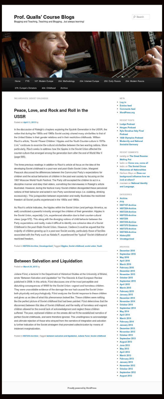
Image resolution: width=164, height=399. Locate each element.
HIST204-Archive (128, 208)
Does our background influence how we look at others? (135, 176)
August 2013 (126, 341)
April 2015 (125, 284)
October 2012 (126, 368)
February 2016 (127, 267)
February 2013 (127, 358)
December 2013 (127, 328)
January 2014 (126, 324)
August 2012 (126, 375)
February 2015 (127, 291)
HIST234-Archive (128, 211)
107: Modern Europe (43, 81)
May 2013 (124, 348)
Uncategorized (46, 246)
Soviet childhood (76, 246)
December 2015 (127, 270)
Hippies (64, 246)
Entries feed (126, 105)
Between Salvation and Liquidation (48, 261)
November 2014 (127, 301)
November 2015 (127, 274)
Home (17, 81)
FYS (27, 81)
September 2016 (128, 253)
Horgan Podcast (128, 127)
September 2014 (128, 307)
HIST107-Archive (128, 204)
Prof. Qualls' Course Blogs (44, 16)
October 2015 (126, 277)
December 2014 (127, 297)
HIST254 (124, 218)
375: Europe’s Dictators (26, 87)
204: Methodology (66, 81)
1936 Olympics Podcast (131, 137)
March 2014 (125, 318)
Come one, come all (138, 162)
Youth (99, 246)
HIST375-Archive (128, 228)
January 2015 (126, 294)
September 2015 (128, 280)
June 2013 (125, 345)
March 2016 (125, 264)
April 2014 (125, 314)
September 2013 (128, 338)
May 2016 (124, 257)
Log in (123, 102)
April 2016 (125, 260)
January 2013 (126, 361)
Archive (64, 87)
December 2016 (127, 250)
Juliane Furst (84, 335)
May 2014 (124, 311)
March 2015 (125, 287)
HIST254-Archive (30, 246)
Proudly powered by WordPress (82, 388)
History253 (125, 235)
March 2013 (125, 355)
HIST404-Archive (128, 231)
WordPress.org (127, 112)
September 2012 (128, 372)
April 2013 (125, 351)
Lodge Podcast (127, 124)
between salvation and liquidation (62, 335)
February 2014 (127, 321)
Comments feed (127, 108)
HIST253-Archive (128, 215)
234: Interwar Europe (89, 81)
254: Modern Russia (135, 81)
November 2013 (127, 331)
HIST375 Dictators (128, 225)
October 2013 (126, 334)
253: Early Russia (112, 81)
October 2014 (126, 304)
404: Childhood (49, 87)
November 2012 (127, 365)
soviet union (90, 246)
